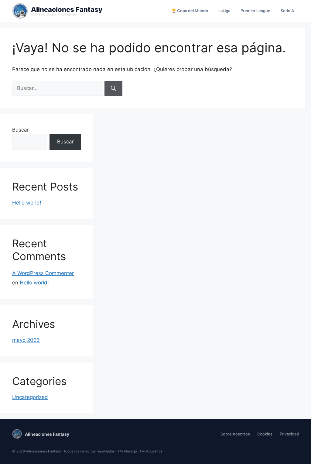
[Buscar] (113, 88)
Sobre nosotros (235, 433)
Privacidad (289, 433)
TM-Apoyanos (150, 451)
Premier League (255, 10)
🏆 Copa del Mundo (189, 10)
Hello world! (26, 203)
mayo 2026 (26, 340)
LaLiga (224, 10)
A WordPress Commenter (43, 273)
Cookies (264, 433)
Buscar (20, 130)
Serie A (287, 10)
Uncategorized (30, 397)
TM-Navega (127, 451)
